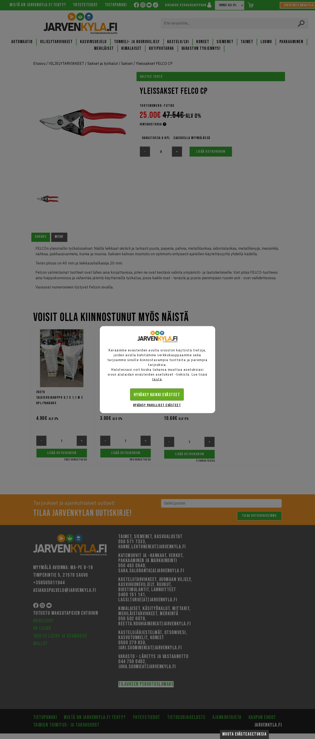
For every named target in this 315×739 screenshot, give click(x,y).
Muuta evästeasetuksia (244, 734)
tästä (157, 379)
